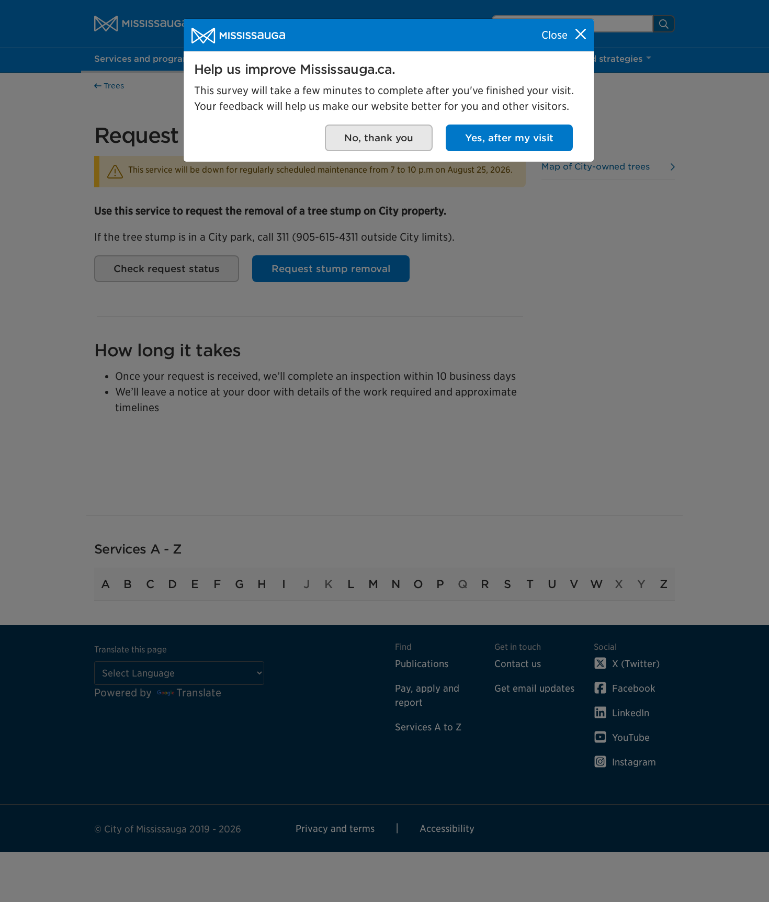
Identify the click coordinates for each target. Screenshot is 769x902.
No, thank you (378, 137)
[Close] (580, 34)
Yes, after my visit (509, 137)
